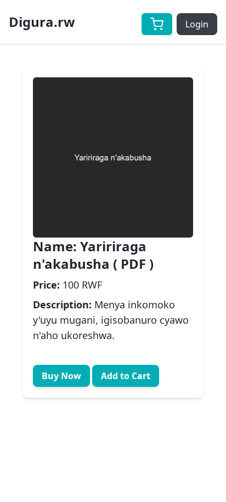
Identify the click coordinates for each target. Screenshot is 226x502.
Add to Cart (125, 376)
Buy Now (61, 376)
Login (196, 24)
